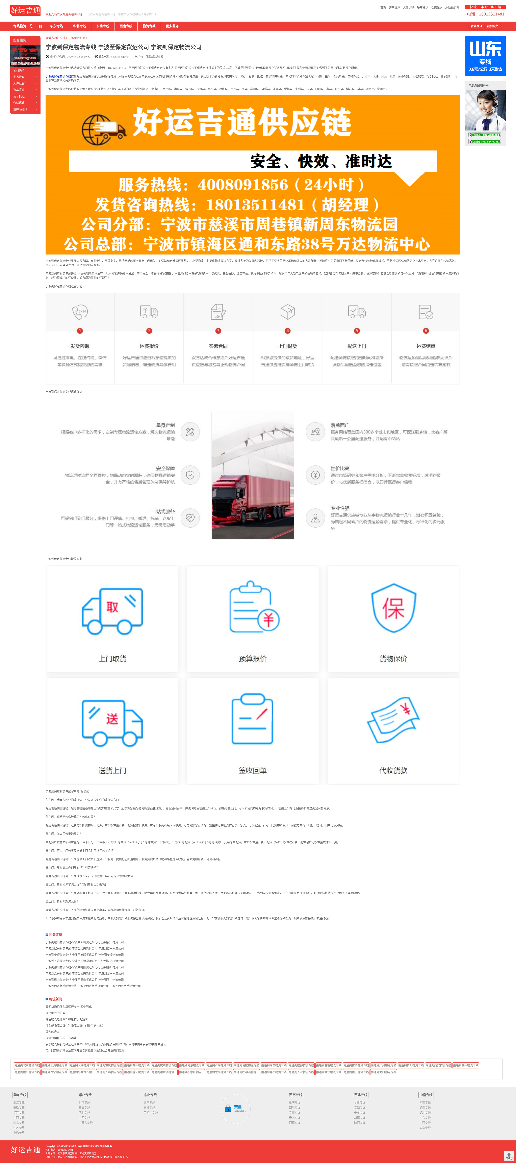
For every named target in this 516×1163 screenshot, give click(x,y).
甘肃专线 (359, 1102)
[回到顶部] (509, 1156)
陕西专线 (359, 1122)
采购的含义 (53, 1031)
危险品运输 (452, 7)
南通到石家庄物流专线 (192, 1072)
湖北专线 (425, 1112)
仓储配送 (436, 7)
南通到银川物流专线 (27, 1072)
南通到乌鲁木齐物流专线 (82, 1072)
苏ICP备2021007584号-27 (113, 1157)
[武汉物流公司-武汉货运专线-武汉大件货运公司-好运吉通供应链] (25, 10)
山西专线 (84, 1117)
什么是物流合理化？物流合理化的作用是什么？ (75, 1025)
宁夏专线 (359, 1112)
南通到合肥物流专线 (246, 1065)
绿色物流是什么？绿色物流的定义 (67, 1019)
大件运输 (408, 7)
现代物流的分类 (55, 1013)
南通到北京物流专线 (27, 1065)
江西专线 (19, 1117)
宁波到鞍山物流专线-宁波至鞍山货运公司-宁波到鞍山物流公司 (85, 942)
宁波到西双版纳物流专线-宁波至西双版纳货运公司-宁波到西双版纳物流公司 (93, 986)
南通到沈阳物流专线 (137, 1072)
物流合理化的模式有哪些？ (62, 1038)
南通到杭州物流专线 (164, 1065)
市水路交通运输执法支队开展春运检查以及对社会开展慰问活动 (85, 1050)
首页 (383, 7)
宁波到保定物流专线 (58, 76)
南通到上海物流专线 (54, 1065)
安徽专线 (19, 1107)
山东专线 (19, 1122)
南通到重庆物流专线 (109, 1065)
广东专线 (425, 1117)
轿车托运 (422, 7)
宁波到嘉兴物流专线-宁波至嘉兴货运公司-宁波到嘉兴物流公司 (85, 973)
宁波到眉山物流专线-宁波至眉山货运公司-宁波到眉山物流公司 (85, 979)
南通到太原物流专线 (219, 1072)
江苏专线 (19, 1127)
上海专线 (19, 1132)
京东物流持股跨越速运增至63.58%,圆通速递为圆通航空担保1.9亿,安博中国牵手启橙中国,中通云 (106, 1044)
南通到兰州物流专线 (466, 1065)
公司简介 (19, 70)
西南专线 (126, 26)
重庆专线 (294, 1102)
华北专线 (79, 26)
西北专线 (360, 1095)
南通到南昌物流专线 (274, 1065)
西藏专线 (294, 1122)
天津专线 (84, 1107)
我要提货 (492, 26)
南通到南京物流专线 (191, 1065)
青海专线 (359, 1107)
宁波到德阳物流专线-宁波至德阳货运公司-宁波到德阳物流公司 (85, 967)
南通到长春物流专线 (109, 1072)
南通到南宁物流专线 (356, 1072)
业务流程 (19, 76)
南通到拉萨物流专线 (356, 1065)
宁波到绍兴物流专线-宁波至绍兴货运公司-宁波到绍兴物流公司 (85, 948)
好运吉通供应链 (55, 38)
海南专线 (425, 1127)
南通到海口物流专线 (383, 1072)
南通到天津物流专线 (82, 1065)
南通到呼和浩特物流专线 (247, 1072)
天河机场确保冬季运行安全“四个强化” (69, 1006)
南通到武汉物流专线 (328, 1072)
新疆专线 (359, 1117)
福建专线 (19, 1112)
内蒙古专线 (86, 1122)
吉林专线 (149, 1107)
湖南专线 (425, 1107)
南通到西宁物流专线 (54, 1072)
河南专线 (425, 1102)
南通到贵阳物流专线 (411, 1065)
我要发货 (476, 26)
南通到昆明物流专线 (328, 1065)
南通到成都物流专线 (301, 1065)
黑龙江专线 (151, 1112)
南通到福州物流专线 (137, 1065)
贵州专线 (294, 1112)
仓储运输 (19, 102)
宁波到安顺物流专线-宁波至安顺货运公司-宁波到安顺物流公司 (85, 954)
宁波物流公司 (77, 38)
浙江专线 (19, 1102)
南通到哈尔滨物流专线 (165, 1072)
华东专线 (56, 26)
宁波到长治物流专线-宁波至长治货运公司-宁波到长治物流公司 (85, 961)
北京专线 (84, 1102)
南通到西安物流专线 (438, 1065)
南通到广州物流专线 (383, 1065)
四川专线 (294, 1107)
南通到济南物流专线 (219, 1065)
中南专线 (426, 1095)
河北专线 (84, 1112)
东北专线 (102, 26)
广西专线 (425, 1122)
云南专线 (294, 1117)
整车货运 (394, 7)
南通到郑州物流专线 (274, 1072)
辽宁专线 (149, 1102)
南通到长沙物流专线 (301, 1072)
